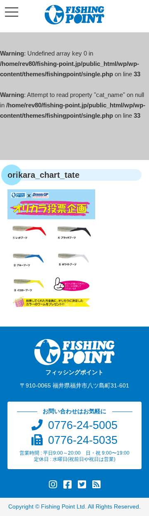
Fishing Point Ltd (63, 507)
